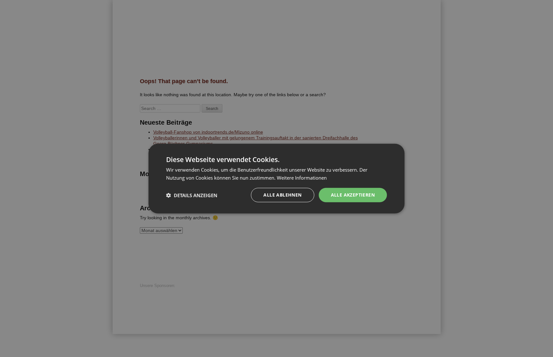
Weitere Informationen (302, 177)
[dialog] (276, 178)
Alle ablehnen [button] (282, 195)
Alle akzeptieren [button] (353, 195)
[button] (191, 195)
